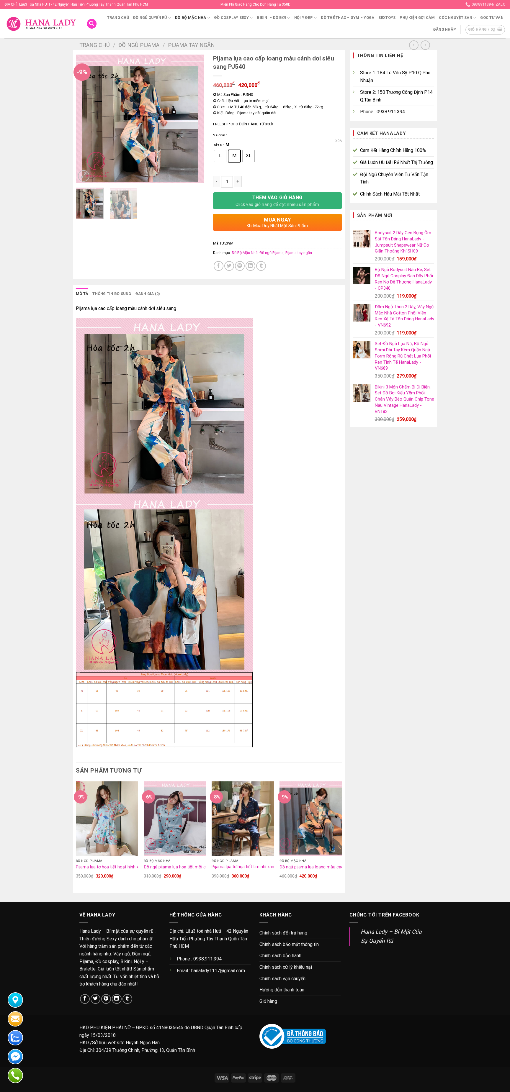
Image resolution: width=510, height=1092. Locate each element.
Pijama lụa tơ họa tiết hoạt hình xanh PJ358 (117, 867)
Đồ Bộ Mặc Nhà (190, 17)
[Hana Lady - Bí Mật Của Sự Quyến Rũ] (41, 23)
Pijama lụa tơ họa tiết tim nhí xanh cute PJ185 (255, 866)
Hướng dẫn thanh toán (281, 990)
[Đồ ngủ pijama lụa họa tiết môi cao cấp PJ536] (175, 818)
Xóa (338, 141)
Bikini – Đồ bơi (271, 17)
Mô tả (82, 293)
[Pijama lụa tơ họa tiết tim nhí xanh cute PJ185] (243, 818)
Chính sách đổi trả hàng (283, 933)
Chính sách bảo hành (280, 955)
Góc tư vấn (492, 17)
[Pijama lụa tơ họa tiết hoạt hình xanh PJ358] (107, 818)
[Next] (194, 119)
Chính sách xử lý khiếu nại (285, 967)
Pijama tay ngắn (191, 45)
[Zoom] (83, 176)
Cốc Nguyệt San (455, 17)
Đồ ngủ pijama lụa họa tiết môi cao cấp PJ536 (188, 867)
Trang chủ (118, 17)
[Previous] (86, 119)
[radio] (220, 156)
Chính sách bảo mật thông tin (289, 944)
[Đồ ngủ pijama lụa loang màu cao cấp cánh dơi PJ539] (310, 818)
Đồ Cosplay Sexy (231, 17)
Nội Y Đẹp (303, 17)
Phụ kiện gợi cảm (417, 17)
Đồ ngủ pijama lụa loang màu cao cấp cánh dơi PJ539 (330, 867)
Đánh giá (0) (147, 293)
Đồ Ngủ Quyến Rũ (150, 17)
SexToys (386, 17)
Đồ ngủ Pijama (138, 45)
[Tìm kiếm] (92, 24)
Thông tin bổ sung (111, 293)
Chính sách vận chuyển (282, 978)
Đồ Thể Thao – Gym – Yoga (347, 17)
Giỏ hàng (268, 1001)
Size (218, 145)
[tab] (82, 294)
